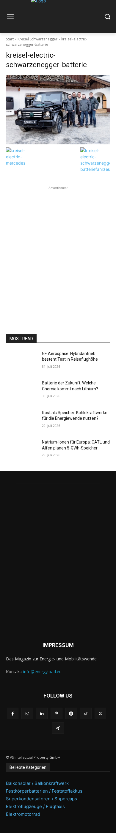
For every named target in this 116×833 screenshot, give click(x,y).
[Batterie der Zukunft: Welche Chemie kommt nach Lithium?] (21, 391)
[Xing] (58, 728)
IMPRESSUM (58, 645)
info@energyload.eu (42, 671)
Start (10, 39)
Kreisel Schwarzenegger (37, 39)
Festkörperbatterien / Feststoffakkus (44, 791)
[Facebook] (12, 713)
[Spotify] (71, 713)
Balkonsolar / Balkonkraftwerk (37, 783)
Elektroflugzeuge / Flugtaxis (35, 806)
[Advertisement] (58, 249)
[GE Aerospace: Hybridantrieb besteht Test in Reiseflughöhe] (21, 362)
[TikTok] (86, 713)
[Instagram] (27, 713)
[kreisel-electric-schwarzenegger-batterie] (58, 109)
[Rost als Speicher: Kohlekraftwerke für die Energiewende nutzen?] (21, 421)
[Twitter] (100, 713)
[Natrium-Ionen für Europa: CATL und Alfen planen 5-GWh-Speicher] (21, 450)
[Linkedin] (42, 713)
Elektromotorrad (23, 814)
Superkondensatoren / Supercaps (41, 799)
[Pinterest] (56, 713)
